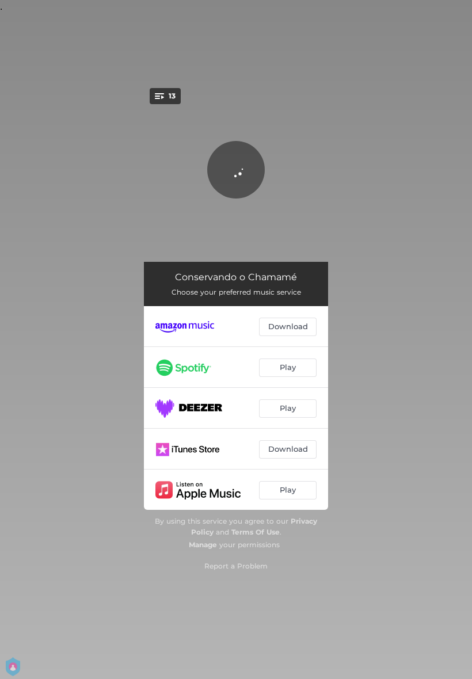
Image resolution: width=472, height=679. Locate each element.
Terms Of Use (255, 532)
